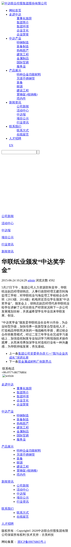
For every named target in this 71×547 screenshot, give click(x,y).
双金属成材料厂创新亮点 (34, 361)
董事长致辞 (24, 18)
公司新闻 (23, 106)
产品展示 (15, 70)
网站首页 (15, 10)
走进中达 (15, 14)
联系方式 (23, 130)
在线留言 (23, 134)
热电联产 (23, 50)
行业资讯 (23, 122)
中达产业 (15, 38)
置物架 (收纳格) (27, 94)
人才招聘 (15, 138)
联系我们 (15, 126)
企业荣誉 (23, 34)
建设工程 (23, 90)
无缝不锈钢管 (26, 78)
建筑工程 (23, 54)
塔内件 (21, 98)
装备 (20, 82)
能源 (20, 86)
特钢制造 (23, 42)
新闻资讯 (15, 102)
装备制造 (23, 46)
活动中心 (23, 110)
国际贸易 (23, 62)
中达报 (21, 114)
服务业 (21, 66)
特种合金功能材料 (29, 74)
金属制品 (23, 58)
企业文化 (23, 30)
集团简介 (23, 22)
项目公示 (23, 118)
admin (31, 280)
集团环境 (23, 26)
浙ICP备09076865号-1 (31, 541)
